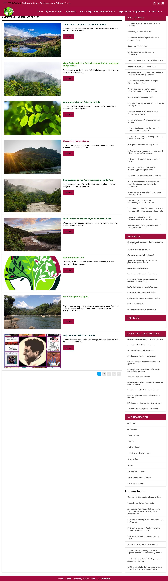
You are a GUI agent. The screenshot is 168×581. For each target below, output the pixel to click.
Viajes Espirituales (135, 483)
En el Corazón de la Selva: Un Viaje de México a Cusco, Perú (143, 82)
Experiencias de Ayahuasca (132, 11)
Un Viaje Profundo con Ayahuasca (141, 66)
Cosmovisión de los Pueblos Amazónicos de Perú (88, 180)
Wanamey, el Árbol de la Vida (140, 31)
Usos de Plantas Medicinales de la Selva (144, 497)
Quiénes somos (54, 11)
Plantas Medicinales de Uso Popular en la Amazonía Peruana (145, 137)
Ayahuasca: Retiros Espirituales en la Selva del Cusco (46, 3)
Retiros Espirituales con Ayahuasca (97, 11)
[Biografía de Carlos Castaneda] (32, 351)
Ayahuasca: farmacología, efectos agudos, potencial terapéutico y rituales (144, 551)
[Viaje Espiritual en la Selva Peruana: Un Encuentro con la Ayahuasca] (32, 79)
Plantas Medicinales (136, 471)
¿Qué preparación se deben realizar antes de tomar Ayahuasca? (145, 226)
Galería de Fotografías (137, 46)
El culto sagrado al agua (75, 296)
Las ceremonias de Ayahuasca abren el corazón (144, 121)
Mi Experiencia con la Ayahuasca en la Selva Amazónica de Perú (143, 129)
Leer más (68, 37)
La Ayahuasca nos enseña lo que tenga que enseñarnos (144, 193)
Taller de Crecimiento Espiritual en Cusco (84, 24)
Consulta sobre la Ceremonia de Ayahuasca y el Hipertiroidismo (141, 201)
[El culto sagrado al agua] (32, 312)
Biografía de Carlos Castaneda (79, 335)
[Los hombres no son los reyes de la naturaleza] (32, 234)
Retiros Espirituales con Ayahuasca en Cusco (143, 160)
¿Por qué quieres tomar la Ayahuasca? (143, 145)
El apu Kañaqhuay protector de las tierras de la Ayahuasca (145, 104)
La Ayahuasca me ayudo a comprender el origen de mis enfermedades (145, 152)
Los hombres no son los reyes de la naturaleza (87, 218)
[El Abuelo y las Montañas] (32, 157)
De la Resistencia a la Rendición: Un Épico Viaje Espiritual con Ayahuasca (145, 73)
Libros (130, 465)
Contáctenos (155, 11)
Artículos (131, 423)
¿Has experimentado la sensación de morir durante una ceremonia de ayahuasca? (143, 184)
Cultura (130, 441)
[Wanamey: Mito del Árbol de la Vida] (32, 118)
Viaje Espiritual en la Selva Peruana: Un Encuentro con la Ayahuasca (91, 64)
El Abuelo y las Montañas (76, 141)
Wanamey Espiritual (73, 257)
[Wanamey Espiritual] (32, 273)
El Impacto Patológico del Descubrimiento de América (145, 520)
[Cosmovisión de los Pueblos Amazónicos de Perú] (32, 195)
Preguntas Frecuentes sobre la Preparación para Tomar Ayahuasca (143, 218)
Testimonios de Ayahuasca (139, 477)
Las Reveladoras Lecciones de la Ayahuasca (140, 53)
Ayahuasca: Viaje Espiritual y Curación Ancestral (143, 24)
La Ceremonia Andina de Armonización (144, 175)
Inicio (40, 11)
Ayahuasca (71, 11)
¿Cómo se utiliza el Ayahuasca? (140, 97)
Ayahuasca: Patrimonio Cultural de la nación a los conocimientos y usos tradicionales (143, 511)
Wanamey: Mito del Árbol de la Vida (81, 102)
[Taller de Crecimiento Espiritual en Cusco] (32, 40)
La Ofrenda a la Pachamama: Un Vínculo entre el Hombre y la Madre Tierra (144, 568)
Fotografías (132, 459)
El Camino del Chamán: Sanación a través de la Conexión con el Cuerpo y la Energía (145, 210)
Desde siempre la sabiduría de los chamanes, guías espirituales (141, 168)
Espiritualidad (133, 447)
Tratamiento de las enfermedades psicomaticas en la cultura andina (142, 90)
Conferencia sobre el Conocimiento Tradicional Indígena (142, 112)
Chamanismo (133, 435)
